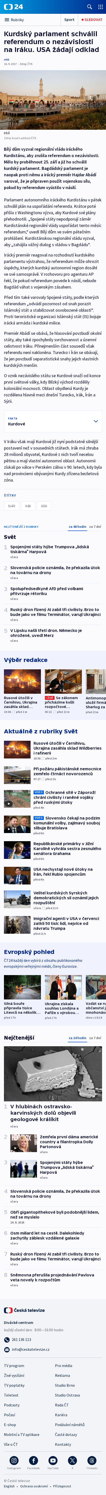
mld (6, 59)
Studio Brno (65, 1385)
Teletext (11, 1395)
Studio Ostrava (67, 1395)
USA (44, 506)
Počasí (9, 1414)
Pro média (63, 1365)
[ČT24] (13, 7)
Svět (11, 506)
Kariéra (61, 1414)
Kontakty (63, 1444)
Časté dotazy (66, 1434)
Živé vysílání (14, 1375)
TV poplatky (14, 1385)
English (9, 1486)
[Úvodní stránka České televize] (24, 1310)
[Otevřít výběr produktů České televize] (100, 7)
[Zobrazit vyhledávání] (89, 7)
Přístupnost (62, 1486)
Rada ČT (62, 1404)
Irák (28, 506)
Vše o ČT (11, 1444)
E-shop (10, 1424)
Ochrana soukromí (34, 1486)
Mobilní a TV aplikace (21, 1434)
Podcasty (11, 1404)
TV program (14, 1365)
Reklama (62, 1375)
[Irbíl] (53, 100)
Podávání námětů (70, 1424)
